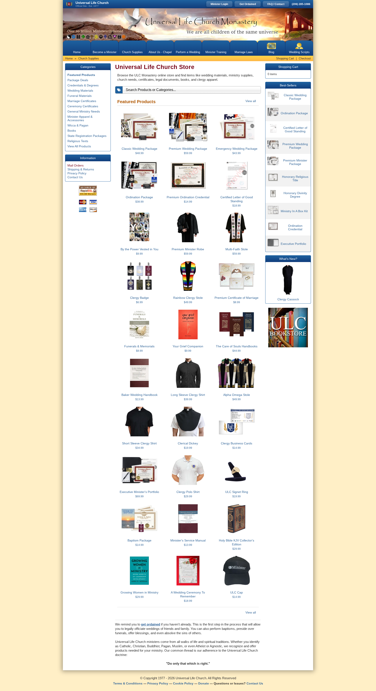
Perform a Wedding (188, 52)
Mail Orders (75, 165)
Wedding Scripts (299, 52)
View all (250, 101)
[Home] (188, 24)
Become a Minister (104, 52)
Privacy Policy (76, 173)
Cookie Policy (183, 683)
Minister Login (219, 4)
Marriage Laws (244, 52)
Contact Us (75, 177)
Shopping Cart (285, 58)
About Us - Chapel (160, 52)
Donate (203, 683)
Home (77, 52)
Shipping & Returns (80, 169)
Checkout (305, 58)
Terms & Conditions (128, 683)
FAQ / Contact (275, 4)
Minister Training (215, 52)
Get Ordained (248, 4)
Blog (271, 52)
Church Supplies (132, 52)
